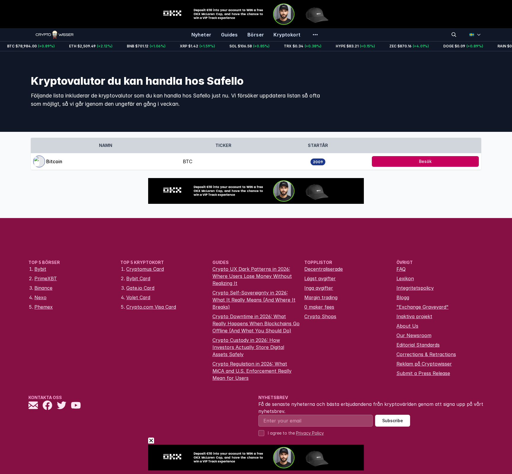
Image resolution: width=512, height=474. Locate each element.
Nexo (40, 297)
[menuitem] (201, 34)
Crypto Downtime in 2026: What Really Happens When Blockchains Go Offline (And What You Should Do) (256, 323)
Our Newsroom (413, 335)
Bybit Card (138, 278)
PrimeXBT (45, 278)
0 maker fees (319, 307)
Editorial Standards (418, 345)
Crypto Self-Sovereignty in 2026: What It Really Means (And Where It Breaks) (253, 300)
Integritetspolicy (415, 288)
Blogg (402, 297)
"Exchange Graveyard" (422, 307)
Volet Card (138, 297)
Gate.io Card (140, 288)
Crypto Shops (320, 316)
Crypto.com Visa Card (151, 307)
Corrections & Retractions (426, 354)
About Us (407, 326)
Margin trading (320, 297)
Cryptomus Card (145, 269)
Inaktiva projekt (414, 316)
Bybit (40, 269)
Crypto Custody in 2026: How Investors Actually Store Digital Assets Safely (248, 347)
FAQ (401, 269)
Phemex (43, 307)
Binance (43, 288)
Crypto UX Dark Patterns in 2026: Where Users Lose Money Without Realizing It (252, 276)
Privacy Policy (310, 432)
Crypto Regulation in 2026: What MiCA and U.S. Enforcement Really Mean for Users (252, 371)
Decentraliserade (323, 269)
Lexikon (405, 278)
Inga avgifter (318, 288)
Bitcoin (54, 161)
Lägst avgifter (320, 278)
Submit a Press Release (423, 373)
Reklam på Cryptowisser (424, 364)
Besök (425, 161)
